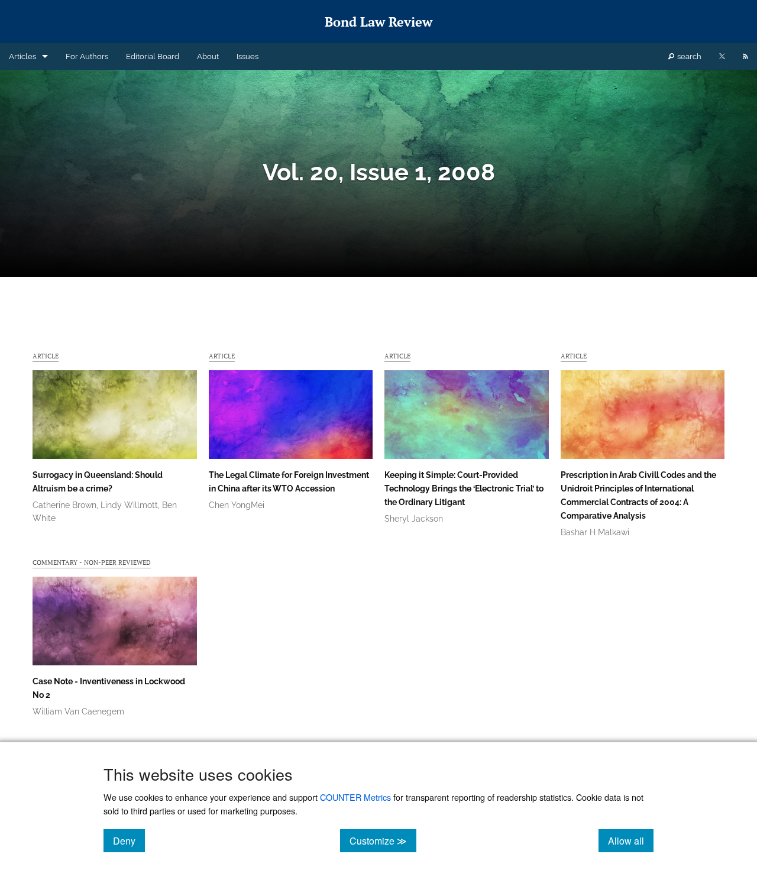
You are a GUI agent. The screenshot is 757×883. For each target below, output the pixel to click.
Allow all (631, 840)
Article (46, 355)
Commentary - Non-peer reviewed (92, 562)
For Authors (87, 56)
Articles (22, 56)
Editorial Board (152, 56)
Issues (247, 56)
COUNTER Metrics (355, 797)
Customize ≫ (383, 840)
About (208, 56)
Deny (129, 840)
